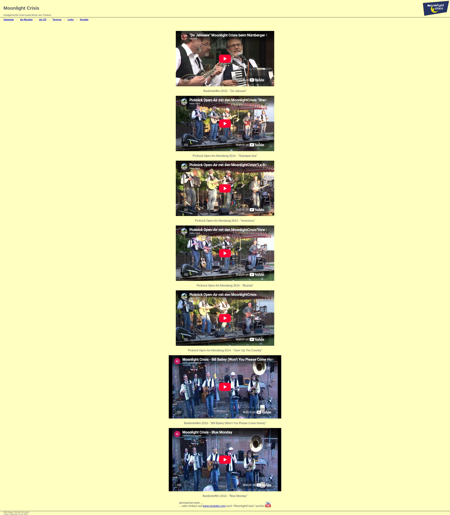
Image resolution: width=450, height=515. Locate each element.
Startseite (9, 19)
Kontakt (84, 19)
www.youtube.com (214, 505)
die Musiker (26, 19)
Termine (57, 19)
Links (71, 19)
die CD (42, 19)
